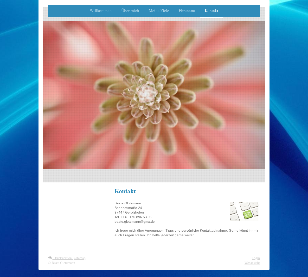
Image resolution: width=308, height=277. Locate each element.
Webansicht (252, 262)
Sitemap (79, 258)
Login (256, 258)
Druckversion (62, 258)
